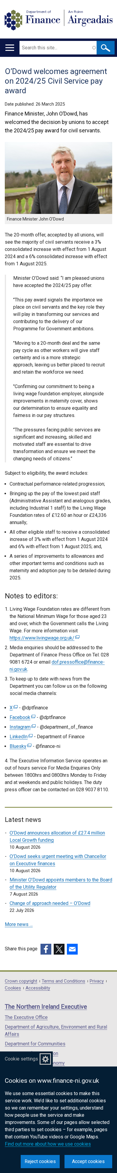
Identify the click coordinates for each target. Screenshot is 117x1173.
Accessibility (38, 988)
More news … (19, 924)
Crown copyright (21, 981)
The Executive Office (26, 1017)
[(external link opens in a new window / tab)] (45, 949)
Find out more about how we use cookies (48, 1144)
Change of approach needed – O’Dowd (50, 903)
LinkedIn (20, 736)
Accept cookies (88, 1161)
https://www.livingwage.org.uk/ (44, 638)
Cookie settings (21, 1059)
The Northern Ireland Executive (46, 1006)
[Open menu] (9, 47)
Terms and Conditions (63, 981)
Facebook (22, 717)
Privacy (97, 981)
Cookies (13, 988)
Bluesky (20, 746)
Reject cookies (40, 1161)
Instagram (22, 727)
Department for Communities (35, 1044)
